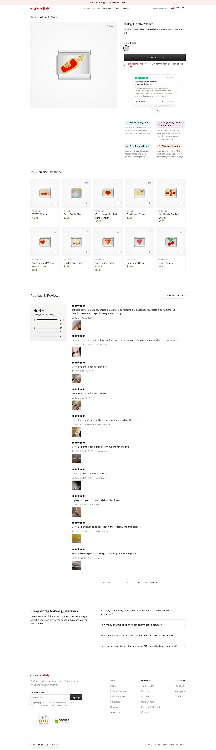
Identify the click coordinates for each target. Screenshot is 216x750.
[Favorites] (177, 8)
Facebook (180, 685)
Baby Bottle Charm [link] (48, 17)
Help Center (147, 701)
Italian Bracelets (119, 696)
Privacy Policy (60, 705)
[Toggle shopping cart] (183, 8)
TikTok (178, 696)
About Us (115, 712)
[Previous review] (152, 110)
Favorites (115, 701)
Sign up (76, 697)
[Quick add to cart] (55, 203)
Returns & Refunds (151, 707)
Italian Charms (118, 691)
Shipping (146, 691)
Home (33, 17)
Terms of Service (178, 744)
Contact (145, 712)
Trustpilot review (169, 101)
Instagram (180, 691)
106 (145, 582)
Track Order (147, 685)
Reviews (114, 707)
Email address (37, 692)
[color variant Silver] (126, 48)
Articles (145, 696)
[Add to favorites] (55, 183)
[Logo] (40, 8)
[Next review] (157, 110)
